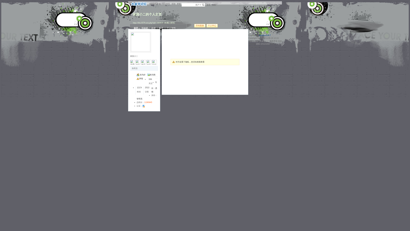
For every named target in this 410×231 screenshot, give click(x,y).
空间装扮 (200, 25)
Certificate (275, 35)
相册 (153, 28)
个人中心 (212, 25)
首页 (136, 28)
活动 (173, 4)
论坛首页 (166, 4)
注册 (214, 5)
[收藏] (166, 23)
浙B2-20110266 (263, 44)
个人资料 (171, 28)
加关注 (135, 68)
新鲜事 (144, 28)
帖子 (161, 28)
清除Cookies (276, 30)
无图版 (259, 30)
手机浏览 (266, 30)
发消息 (153, 75)
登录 (208, 5)
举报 (141, 78)
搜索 (203, 4)
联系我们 (252, 30)
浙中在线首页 (155, 4)
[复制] (172, 23)
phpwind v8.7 (265, 35)
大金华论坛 (264, 41)
